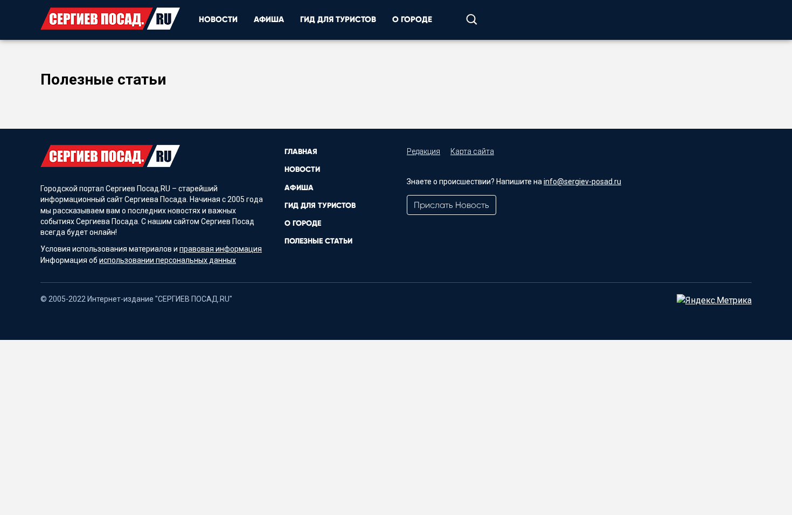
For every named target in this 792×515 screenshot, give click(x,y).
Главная (300, 151)
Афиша (269, 19)
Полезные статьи (318, 241)
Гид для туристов (338, 19)
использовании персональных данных (167, 260)
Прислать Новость (451, 205)
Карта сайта (472, 151)
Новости (218, 19)
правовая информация (220, 249)
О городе (412, 19)
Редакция (423, 151)
